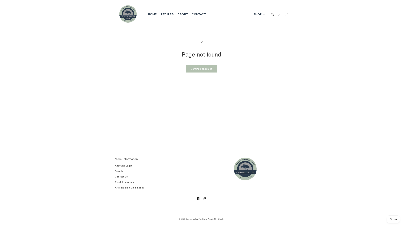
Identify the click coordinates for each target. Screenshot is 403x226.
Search (119, 171)
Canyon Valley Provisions (196, 219)
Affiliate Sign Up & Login (129, 187)
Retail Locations (124, 182)
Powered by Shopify (216, 219)
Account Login (123, 165)
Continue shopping (201, 68)
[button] (259, 14)
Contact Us (121, 176)
